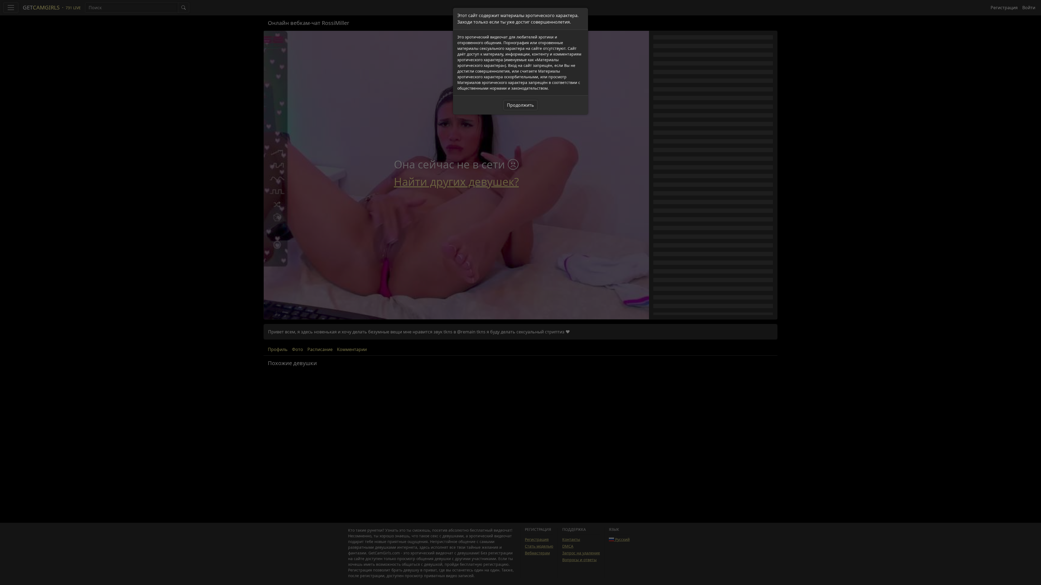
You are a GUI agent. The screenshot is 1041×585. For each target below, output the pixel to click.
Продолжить (520, 105)
